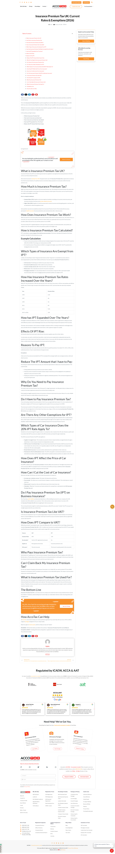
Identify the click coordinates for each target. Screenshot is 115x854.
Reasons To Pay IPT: (30, 55)
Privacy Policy (27, 786)
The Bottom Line (30, 86)
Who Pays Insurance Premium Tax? (34, 79)
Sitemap (76, 848)
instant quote (32, 624)
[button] (91, 2)
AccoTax (24, 619)
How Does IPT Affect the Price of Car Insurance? (37, 68)
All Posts (47, 654)
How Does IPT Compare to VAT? (33, 77)
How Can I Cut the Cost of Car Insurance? (35, 71)
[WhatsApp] (29, 2)
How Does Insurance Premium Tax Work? (34, 42)
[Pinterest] (32, 2)
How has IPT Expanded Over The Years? (34, 51)
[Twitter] (25, 2)
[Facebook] (21, 2)
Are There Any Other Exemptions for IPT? (35, 64)
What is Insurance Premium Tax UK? (33, 38)
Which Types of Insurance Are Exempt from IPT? (36, 46)
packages (27, 621)
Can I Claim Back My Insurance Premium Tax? (36, 82)
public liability (31, 499)
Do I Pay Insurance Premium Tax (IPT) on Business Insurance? (39, 73)
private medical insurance (46, 201)
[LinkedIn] (27, 2)
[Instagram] (23, 2)
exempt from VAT (36, 178)
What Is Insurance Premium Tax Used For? (35, 84)
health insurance (30, 210)
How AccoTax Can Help (32, 88)
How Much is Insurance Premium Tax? (34, 40)
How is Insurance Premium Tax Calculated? (35, 44)
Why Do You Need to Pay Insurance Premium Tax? (37, 60)
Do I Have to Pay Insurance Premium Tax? (35, 62)
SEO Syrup (63, 849)
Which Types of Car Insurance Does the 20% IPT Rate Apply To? (40, 66)
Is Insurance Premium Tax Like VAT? (34, 75)
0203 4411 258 (79, 769)
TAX (65, 24)
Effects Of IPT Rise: (30, 53)
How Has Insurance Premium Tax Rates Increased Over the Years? (39, 49)
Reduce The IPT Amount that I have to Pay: (35, 57)
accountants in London (35, 676)
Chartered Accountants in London (36, 845)
